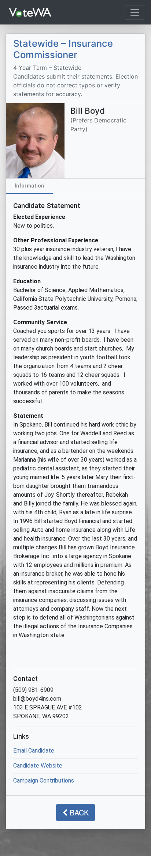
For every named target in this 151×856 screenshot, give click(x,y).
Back (78, 812)
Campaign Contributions (43, 780)
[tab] (29, 186)
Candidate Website (37, 765)
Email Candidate (33, 750)
